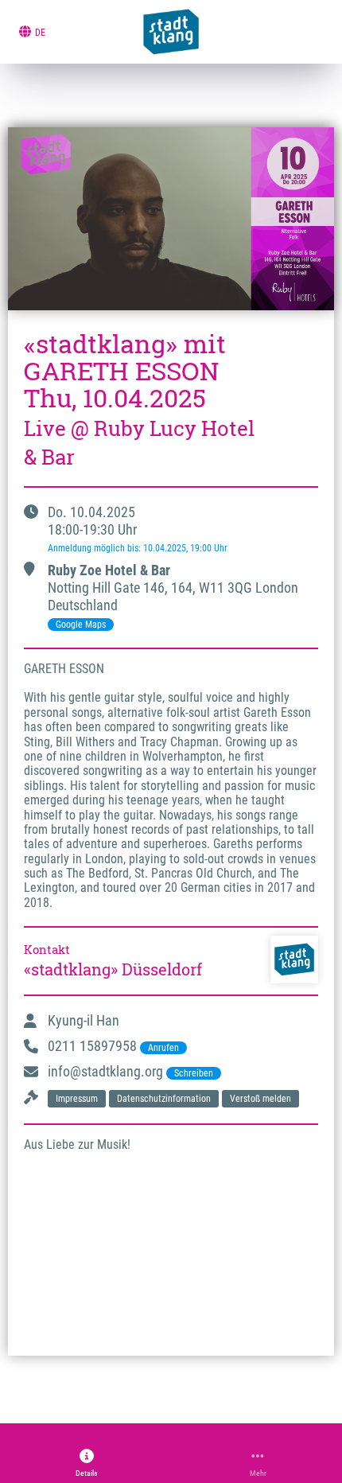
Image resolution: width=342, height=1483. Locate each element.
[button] (87, 1463)
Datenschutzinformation (164, 1098)
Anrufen (163, 1047)
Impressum (77, 1098)
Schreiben (193, 1073)
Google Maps (81, 624)
